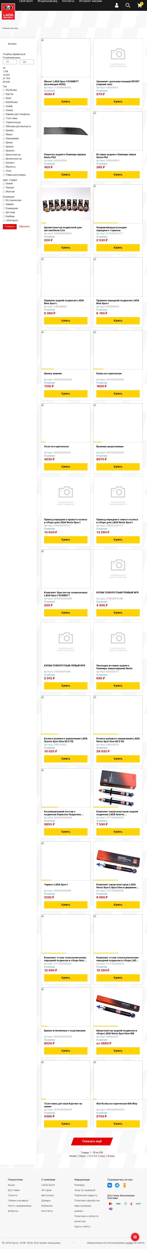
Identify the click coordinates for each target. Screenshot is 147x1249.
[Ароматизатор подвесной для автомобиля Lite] (65, 203)
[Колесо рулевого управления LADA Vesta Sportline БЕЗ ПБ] (118, 714)
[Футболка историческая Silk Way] (118, 1080)
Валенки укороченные (109, 447)
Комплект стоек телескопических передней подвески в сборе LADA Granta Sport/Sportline (117, 961)
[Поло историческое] (65, 422)
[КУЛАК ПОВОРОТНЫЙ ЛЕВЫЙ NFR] (65, 641)
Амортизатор (13, 155)
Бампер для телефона (18, 114)
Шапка (9, 110)
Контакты (47, 1211)
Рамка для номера (16, 175)
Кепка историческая (109, 374)
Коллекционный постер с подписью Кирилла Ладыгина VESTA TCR (62, 815)
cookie (129, 1243)
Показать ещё (92, 1141)
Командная (12, 208)
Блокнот (10, 163)
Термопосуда (13, 122)
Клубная (10, 217)
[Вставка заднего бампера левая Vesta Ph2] (118, 130)
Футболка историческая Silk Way (116, 1104)
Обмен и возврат (18, 1200)
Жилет (9, 135)
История (46, 1190)
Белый (9, 184)
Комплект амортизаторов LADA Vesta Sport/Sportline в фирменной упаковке (118, 888)
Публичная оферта (85, 1195)
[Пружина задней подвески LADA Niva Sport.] (65, 276)
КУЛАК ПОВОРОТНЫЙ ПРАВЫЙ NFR (117, 593)
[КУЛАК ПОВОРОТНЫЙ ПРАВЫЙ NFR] (118, 568)
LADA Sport (12, 221)
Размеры (79, 1185)
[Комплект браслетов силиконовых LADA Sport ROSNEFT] (65, 568)
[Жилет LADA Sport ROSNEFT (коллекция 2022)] (65, 57)
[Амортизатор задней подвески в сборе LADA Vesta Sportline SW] (118, 1007)
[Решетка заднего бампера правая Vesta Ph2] (65, 130)
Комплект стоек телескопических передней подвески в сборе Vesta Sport (65, 961)
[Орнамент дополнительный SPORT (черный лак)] (118, 57)
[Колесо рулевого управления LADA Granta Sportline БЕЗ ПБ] (65, 714)
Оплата (12, 1195)
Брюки (9, 143)
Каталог (12, 44)
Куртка (9, 94)
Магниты (11, 167)
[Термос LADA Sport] (65, 861)
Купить (65, 102)
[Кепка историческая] (118, 349)
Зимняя (9, 204)
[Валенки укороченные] (118, 422)
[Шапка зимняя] (65, 349)
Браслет (10, 151)
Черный (10, 188)
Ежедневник (12, 139)
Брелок (9, 147)
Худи (8, 98)
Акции (11, 1185)
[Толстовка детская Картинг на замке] (65, 1080)
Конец (111, 1156)
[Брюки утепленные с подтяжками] (65, 1007)
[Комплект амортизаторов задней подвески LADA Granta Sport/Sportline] (118, 788)
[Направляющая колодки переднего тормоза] (118, 203)
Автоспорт (48, 1195)
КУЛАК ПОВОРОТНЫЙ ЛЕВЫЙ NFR (64, 666)
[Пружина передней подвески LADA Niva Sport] (118, 276)
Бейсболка (12, 102)
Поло (8, 171)
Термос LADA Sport (56, 885)
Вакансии (47, 1206)
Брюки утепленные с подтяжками (64, 1031)
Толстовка (11, 118)
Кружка (9, 131)
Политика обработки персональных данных (87, 1205)
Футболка (11, 90)
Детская (10, 213)
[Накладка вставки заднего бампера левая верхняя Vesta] (118, 641)
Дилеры (46, 1200)
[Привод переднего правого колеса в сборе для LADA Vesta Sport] (65, 495)
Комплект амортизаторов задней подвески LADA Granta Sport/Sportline (117, 815)
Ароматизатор (14, 159)
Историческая (13, 200)
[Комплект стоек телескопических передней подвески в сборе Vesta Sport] (65, 934)
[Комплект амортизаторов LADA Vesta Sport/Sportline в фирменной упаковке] (118, 861)
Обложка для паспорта (18, 127)
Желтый (10, 192)
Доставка (14, 1190)
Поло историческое (56, 447)
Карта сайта (82, 1226)
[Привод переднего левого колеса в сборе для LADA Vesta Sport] (118, 495)
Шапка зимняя (53, 374)
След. (102, 1156)
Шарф (9, 106)
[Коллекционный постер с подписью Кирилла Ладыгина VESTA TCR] (65, 788)
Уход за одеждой (84, 1190)
